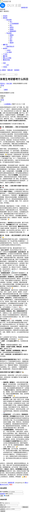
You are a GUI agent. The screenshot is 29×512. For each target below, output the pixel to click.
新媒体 (12, 29)
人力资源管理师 (14, 23)
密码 (6, 493)
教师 (11, 40)
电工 (11, 21)
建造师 (12, 42)
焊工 (11, 25)
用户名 (2, 503)
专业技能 (9, 33)
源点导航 (7, 60)
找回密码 (16, 70)
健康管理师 (13, 31)
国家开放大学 (10, 46)
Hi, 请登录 (3, 70)
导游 (11, 37)
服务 (6, 48)
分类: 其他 (9, 83)
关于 (7, 65)
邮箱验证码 (3, 507)
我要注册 (10, 70)
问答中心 (2, 83)
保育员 (12, 27)
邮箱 (1, 505)
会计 (11, 39)
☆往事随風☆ (8, 104)
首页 (6, 16)
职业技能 (9, 19)
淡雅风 (6, 89)
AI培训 (8, 50)
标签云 (5, 67)
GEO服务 (9, 52)
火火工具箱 (8, 58)
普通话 (12, 35)
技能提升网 (11, 482)
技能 (6, 18)
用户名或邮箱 (4, 491)
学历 (6, 44)
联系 (4, 63)
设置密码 (2, 509)
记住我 (7, 495)
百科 (6, 54)
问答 (6, 56)
